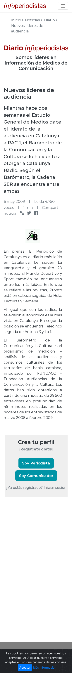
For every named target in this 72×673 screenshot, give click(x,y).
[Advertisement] (32, 563)
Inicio (16, 20)
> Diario (48, 20)
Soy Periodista (36, 463)
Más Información (44, 667)
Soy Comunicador (36, 475)
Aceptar (24, 667)
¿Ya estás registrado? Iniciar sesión (36, 487)
